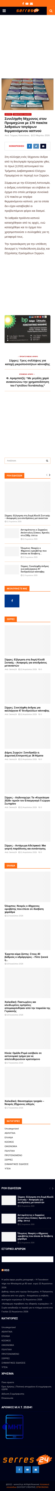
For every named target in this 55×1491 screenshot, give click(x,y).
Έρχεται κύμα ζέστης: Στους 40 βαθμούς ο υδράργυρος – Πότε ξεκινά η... (26, 957)
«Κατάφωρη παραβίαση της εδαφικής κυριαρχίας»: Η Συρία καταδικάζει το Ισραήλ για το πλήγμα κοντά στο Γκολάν (27, 1307)
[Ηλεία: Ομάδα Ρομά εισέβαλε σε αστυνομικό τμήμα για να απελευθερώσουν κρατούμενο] (27, 1034)
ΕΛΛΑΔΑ (9, 1137)
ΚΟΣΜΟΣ (9, 1142)
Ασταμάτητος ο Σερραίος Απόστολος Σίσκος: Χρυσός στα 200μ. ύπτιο (35, 532)
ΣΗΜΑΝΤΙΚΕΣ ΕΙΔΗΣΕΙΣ (22, 114)
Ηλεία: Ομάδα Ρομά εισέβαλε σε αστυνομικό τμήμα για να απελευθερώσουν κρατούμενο (23, 1056)
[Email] (35, 1469)
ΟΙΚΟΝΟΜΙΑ (11, 1146)
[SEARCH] (47, 461)
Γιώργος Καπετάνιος (19, 135)
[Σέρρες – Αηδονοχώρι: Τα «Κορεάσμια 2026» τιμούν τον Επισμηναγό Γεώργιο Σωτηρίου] (27, 778)
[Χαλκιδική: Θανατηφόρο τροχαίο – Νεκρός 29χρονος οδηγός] (27, 1082)
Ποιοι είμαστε (8, 1382)
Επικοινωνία (7, 1398)
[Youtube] (27, 1469)
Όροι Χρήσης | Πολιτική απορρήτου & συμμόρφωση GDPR (26, 1388)
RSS (6, 1270)
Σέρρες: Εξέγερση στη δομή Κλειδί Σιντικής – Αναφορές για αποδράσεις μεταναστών (27, 516)
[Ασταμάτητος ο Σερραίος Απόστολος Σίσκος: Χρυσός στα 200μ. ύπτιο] (12, 533)
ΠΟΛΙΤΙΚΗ (10, 1151)
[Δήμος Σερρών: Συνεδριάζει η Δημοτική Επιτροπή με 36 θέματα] (27, 733)
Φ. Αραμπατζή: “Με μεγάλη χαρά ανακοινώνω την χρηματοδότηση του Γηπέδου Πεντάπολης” (27, 382)
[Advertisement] (27, 49)
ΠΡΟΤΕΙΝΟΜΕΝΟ (13, 1155)
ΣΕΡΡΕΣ (8, 114)
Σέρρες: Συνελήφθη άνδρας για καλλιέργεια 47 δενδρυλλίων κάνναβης (35, 569)
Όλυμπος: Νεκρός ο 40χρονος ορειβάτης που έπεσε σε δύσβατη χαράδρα (24, 909)
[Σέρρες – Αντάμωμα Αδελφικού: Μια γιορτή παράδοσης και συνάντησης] (27, 826)
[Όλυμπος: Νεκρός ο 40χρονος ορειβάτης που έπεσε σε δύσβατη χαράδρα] (12, 551)
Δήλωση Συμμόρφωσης (13, 1394)
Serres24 (13, 669)
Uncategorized (12, 1128)
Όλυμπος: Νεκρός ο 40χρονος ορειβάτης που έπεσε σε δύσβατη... (34, 551)
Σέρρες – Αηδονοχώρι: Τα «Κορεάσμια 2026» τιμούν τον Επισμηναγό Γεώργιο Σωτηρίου (27, 800)
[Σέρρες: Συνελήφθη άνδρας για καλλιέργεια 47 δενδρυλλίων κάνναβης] (12, 569)
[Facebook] (19, 1469)
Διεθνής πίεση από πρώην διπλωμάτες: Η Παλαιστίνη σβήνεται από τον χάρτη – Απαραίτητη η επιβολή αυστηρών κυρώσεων (27, 1295)
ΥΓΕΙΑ (8, 1168)
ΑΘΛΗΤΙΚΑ (10, 1133)
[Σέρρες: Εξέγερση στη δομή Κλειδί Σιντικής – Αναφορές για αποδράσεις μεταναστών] (27, 497)
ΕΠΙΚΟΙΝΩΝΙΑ (42, 1487)
